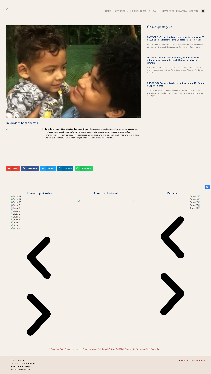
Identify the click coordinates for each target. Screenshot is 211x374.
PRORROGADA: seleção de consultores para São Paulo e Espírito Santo (175, 84)
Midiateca (181, 11)
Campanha (154, 11)
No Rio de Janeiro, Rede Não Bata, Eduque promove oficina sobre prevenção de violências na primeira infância (173, 60)
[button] (203, 11)
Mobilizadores (138, 11)
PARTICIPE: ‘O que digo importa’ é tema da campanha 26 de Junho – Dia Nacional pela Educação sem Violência (175, 38)
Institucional (120, 11)
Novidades (168, 11)
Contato (194, 11)
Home (108, 11)
